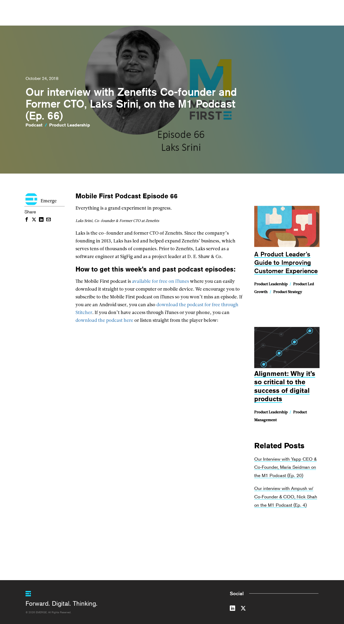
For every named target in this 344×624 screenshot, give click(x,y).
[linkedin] (232, 609)
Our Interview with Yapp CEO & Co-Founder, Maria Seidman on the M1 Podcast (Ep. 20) (285, 467)
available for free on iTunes (160, 281)
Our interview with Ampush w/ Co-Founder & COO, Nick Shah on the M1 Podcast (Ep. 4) (285, 496)
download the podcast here (104, 320)
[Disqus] (159, 474)
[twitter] (243, 609)
